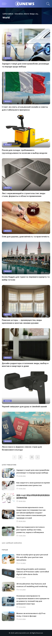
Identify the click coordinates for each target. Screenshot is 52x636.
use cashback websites (12, 543)
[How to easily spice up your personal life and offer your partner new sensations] (8, 559)
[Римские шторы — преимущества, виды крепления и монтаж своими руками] (26, 301)
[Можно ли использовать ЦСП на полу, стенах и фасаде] (8, 616)
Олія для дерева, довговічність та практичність (25, 236)
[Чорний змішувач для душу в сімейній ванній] (26, 387)
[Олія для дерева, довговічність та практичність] (26, 217)
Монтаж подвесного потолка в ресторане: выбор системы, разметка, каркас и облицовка (30, 529)
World (7, 58)
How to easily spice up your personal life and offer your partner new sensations (32, 557)
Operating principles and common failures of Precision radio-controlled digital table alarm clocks (32, 571)
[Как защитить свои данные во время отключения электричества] (8, 485)
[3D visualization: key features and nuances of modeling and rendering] (8, 586)
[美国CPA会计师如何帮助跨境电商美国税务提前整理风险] (8, 498)
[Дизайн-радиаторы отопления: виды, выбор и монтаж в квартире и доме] (26, 344)
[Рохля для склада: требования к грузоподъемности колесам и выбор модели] (26, 131)
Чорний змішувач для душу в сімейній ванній (24, 406)
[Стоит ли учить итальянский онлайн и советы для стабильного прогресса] (26, 88)
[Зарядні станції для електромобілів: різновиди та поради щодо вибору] (26, 45)
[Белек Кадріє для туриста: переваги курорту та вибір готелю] (26, 258)
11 (32, 457)
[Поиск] (47, 4)
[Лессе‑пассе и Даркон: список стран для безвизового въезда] (26, 428)
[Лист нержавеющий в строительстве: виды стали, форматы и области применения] (26, 174)
